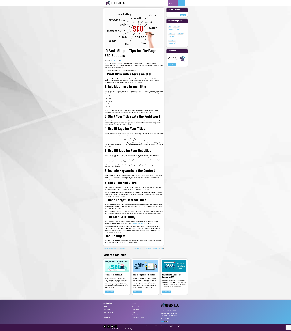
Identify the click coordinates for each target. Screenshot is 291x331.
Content (170, 30)
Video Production (108, 312)
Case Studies (135, 309)
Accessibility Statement (178, 326)
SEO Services (107, 307)
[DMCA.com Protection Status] (164, 322)
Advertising (107, 317)
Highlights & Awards (138, 317)
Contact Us (135, 315)
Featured (180, 33)
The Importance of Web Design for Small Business (148, 248)
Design (178, 30)
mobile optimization (137, 223)
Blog (166, 3)
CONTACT (172, 64)
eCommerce (171, 33)
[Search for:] (173, 15)
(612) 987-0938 (173, 3)
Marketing (171, 37)
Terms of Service (155, 326)
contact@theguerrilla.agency (169, 315)
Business (176, 26)
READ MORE (109, 292)
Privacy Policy (145, 326)
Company (158, 3)
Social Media (172, 40)
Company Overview (137, 307)
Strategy (106, 315)
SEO (178, 37)
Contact (181, 3)
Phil (121, 60)
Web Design (171, 44)
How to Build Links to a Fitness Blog (114, 248)
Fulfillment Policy (166, 326)
